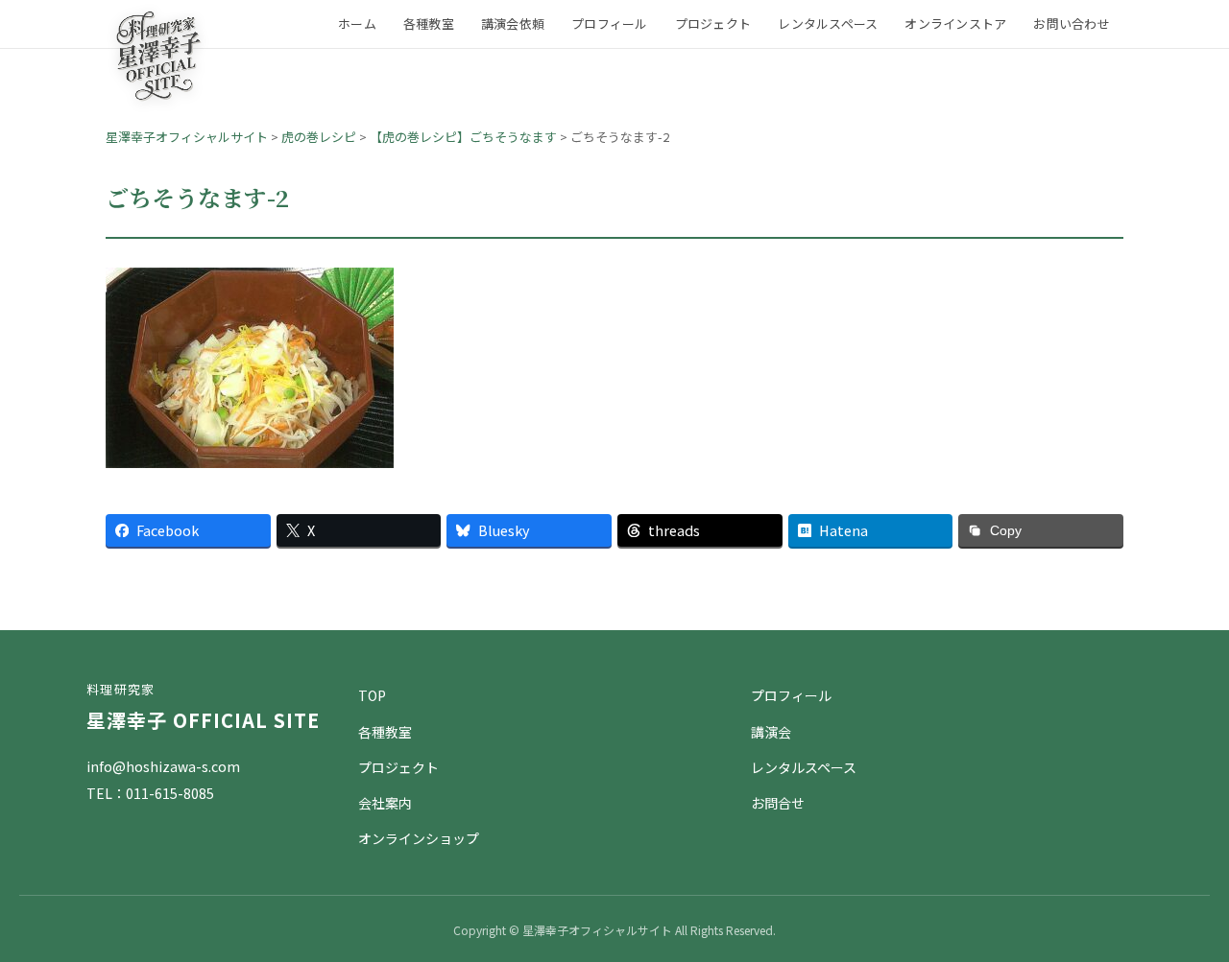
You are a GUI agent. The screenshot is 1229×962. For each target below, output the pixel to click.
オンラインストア (955, 23)
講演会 (771, 731)
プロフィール (609, 23)
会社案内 (385, 802)
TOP (372, 695)
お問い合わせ (1071, 23)
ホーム (357, 23)
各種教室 (428, 23)
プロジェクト (713, 23)
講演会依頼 (512, 23)
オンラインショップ (418, 838)
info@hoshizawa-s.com (163, 766)
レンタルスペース (828, 23)
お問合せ (778, 802)
